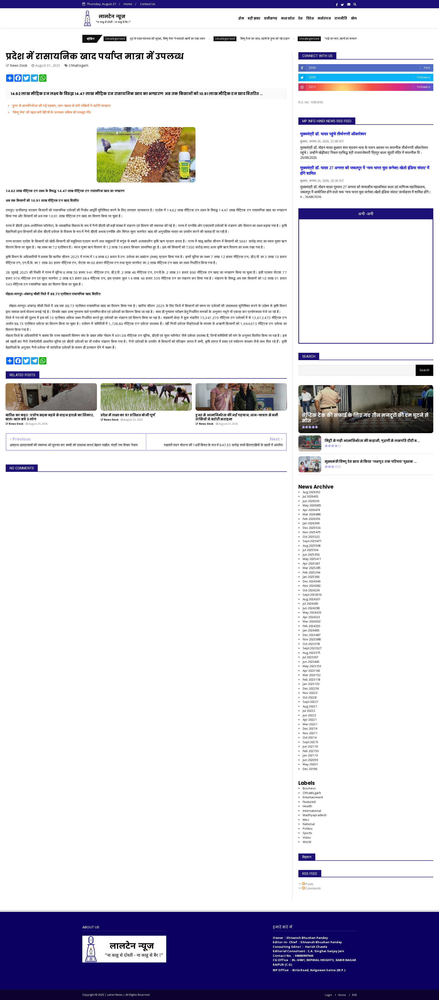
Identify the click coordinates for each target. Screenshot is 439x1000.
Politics (308, 828)
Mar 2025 (312, 568)
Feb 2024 (311, 626)
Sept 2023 (312, 648)
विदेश (310, 18)
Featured (309, 802)
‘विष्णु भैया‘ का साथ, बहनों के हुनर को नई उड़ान (234, 38)
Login (328, 995)
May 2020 (310, 764)
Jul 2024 (310, 603)
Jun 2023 (311, 662)
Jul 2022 (309, 711)
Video (307, 837)
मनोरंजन (324, 18)
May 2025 (312, 559)
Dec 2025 (311, 528)
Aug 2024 (311, 599)
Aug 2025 (311, 545)
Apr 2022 (310, 719)
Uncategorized (195, 39)
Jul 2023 (310, 657)
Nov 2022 (310, 693)
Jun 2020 (310, 760)
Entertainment (313, 797)
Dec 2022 (311, 688)
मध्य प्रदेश (287, 18)
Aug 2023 (311, 653)
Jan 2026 (311, 523)
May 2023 (312, 666)
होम (241, 18)
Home (128, 4)
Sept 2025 (312, 541)
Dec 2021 (310, 728)
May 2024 (312, 612)
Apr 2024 (311, 617)
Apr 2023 (311, 670)
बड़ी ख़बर (254, 18)
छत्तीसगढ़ (270, 18)
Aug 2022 (310, 706)
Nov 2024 (312, 586)
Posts (309, 884)
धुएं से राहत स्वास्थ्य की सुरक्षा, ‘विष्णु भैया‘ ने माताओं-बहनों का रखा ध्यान (137, 38)
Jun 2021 (310, 746)
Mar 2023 (312, 675)
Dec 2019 (310, 769)
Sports (307, 833)
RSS (354, 995)
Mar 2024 (312, 621)
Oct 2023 (311, 644)
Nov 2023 (312, 639)
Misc (306, 820)
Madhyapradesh (315, 815)
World (307, 842)
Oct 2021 (309, 737)
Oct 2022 (309, 697)
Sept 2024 (312, 594)
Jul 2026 (310, 496)
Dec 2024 (311, 581)
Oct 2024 (311, 590)
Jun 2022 (309, 715)
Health (307, 806)
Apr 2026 (311, 510)
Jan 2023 (311, 684)
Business (309, 788)
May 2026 (312, 505)
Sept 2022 (310, 702)
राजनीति (341, 18)
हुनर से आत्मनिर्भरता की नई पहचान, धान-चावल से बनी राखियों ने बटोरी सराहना (60, 105)
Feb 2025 (311, 572)
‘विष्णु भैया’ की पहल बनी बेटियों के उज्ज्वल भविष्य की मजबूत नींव (51, 112)
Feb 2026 (311, 519)
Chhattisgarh (78, 65)
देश (300, 18)
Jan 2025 (311, 577)
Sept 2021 (310, 742)
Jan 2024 (311, 630)
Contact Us (147, 4)
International (312, 811)
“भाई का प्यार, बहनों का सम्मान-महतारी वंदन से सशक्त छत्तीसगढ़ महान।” (332, 38)
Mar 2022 (310, 724)
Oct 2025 (311, 537)
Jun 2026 (311, 501)
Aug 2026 (311, 492)
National (309, 824)
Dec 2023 (311, 635)
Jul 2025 (310, 550)
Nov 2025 (312, 532)
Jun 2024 (311, 608)
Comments (313, 888)
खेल (354, 18)
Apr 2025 (311, 563)
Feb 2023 (311, 679)
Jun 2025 (311, 554)
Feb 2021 (311, 751)
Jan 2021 (310, 755)
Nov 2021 (310, 733)
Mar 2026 (312, 514)
